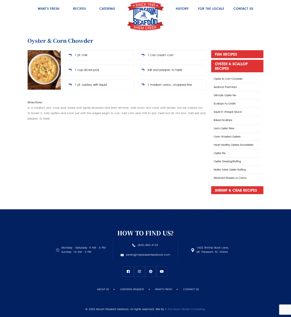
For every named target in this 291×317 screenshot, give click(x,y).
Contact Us (191, 289)
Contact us (243, 8)
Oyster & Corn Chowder (228, 78)
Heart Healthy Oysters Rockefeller (233, 144)
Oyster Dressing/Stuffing (227, 161)
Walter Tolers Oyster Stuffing (230, 169)
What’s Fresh (48, 8)
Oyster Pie (219, 153)
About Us (103, 289)
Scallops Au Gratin (225, 103)
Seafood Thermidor (225, 87)
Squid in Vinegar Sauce (228, 111)
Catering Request (132, 289)
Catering (107, 8)
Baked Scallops (223, 120)
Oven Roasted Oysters (227, 136)
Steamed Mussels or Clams (230, 177)
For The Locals (211, 8)
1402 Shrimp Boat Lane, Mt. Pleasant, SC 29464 (213, 249)
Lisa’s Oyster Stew (224, 128)
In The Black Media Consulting (185, 309)
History (182, 8)
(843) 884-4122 (148, 245)
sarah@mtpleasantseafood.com (148, 254)
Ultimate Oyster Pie (225, 95)
